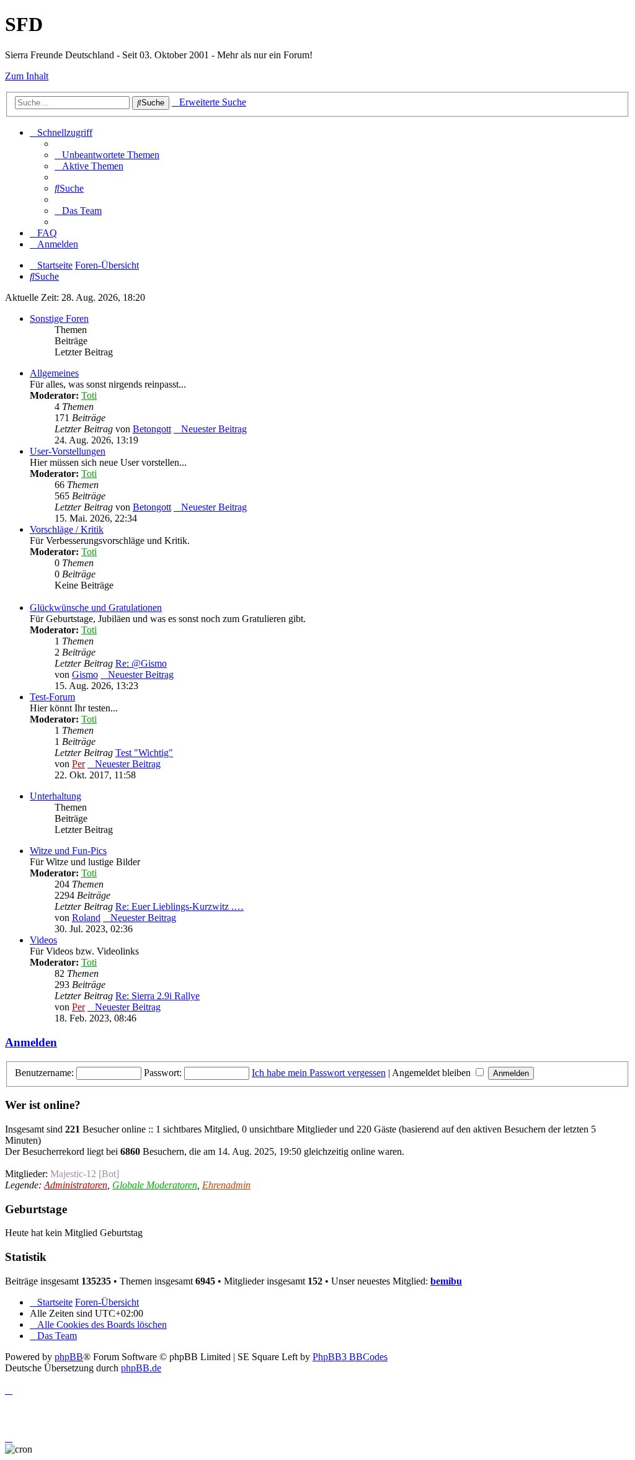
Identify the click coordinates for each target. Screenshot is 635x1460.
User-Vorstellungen (67, 451)
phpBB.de (141, 1368)
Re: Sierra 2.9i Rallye (157, 995)
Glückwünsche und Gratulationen (96, 607)
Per (78, 764)
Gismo (85, 674)
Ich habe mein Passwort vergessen (319, 1072)
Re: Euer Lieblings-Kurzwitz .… (179, 906)
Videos (43, 940)
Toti (89, 395)
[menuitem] (107, 154)
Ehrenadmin (226, 1185)
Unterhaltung (55, 796)
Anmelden (31, 1042)
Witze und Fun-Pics (68, 850)
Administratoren (75, 1185)
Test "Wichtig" (144, 752)
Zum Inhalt (26, 76)
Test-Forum (52, 697)
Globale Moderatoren (154, 1185)
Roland (86, 917)
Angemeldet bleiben (432, 1072)
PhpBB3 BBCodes (350, 1356)
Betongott (152, 429)
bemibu (446, 1281)
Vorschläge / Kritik (67, 529)
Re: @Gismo (141, 663)
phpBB (69, 1356)
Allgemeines (54, 373)
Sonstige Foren (59, 318)
